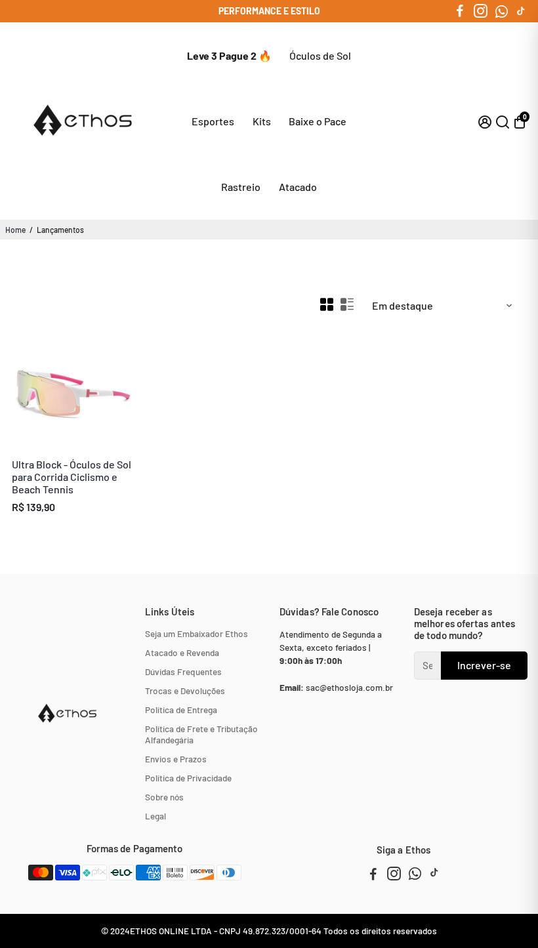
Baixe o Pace (317, 121)
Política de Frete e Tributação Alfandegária (201, 734)
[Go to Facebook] (460, 11)
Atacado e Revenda (182, 652)
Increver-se (484, 665)
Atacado (298, 186)
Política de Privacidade (188, 777)
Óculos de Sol (320, 55)
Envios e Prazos (176, 758)
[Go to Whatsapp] (501, 11)
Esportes (213, 121)
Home (15, 229)
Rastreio (240, 186)
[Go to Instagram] (480, 11)
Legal (155, 815)
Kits (262, 121)
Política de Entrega (181, 709)
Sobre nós (164, 796)
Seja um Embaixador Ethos (196, 633)
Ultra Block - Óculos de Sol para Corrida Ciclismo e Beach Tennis (71, 476)
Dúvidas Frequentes (183, 671)
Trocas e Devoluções (185, 690)
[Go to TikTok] (521, 11)
